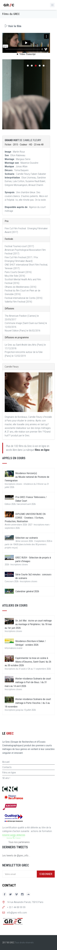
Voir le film (14, 26)
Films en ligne (9, 772)
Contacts (7, 767)
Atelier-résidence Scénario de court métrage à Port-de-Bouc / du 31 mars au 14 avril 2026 (28, 682)
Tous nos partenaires (19, 842)
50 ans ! (6, 777)
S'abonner (45, 874)
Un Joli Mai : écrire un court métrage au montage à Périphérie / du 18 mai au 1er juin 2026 (28, 624)
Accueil (5, 761)
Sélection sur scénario (26, 537)
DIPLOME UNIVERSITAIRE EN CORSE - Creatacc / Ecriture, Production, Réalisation (25, 517)
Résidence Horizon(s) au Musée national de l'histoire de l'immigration (27, 477)
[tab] (26, 26)
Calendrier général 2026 (27, 591)
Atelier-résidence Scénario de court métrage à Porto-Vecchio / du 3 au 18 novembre (28, 703)
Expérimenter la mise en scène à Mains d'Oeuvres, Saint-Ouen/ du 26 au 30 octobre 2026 (28, 661)
